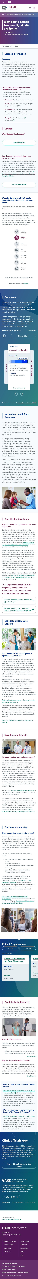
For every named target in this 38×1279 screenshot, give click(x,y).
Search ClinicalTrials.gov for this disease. (19, 1165)
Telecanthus (6, 368)
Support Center (8, 1244)
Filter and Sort (23, 336)
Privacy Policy (25, 1241)
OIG (22, 1255)
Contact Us (7, 1251)
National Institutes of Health (9, 1269)
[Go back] (3, 14)
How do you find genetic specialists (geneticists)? (18, 601)
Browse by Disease (10, 1241)
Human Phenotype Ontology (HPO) (26, 402)
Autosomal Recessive (19, 184)
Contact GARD (9, 1197)
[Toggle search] (34, 8)
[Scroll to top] (34, 1275)
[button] (31, 8)
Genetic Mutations (19, 142)
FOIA (22, 1251)
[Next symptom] (22, 394)
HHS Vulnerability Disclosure (9, 1263)
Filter (11, 948)
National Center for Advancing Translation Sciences (15, 1272)
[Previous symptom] (16, 394)
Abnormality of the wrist (32, 368)
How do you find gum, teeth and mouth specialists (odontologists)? (18, 609)
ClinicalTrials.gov (7, 1146)
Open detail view (18, 388)
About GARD (7, 1248)
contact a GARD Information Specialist (22, 790)
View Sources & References (11, 1219)
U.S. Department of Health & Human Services (13, 1266)
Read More (30, 1056)
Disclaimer (24, 1244)
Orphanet (25, 283)
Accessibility (25, 1248)
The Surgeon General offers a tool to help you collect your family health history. (18, 174)
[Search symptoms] (4, 336)
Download (28, 948)
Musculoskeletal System (10, 330)
